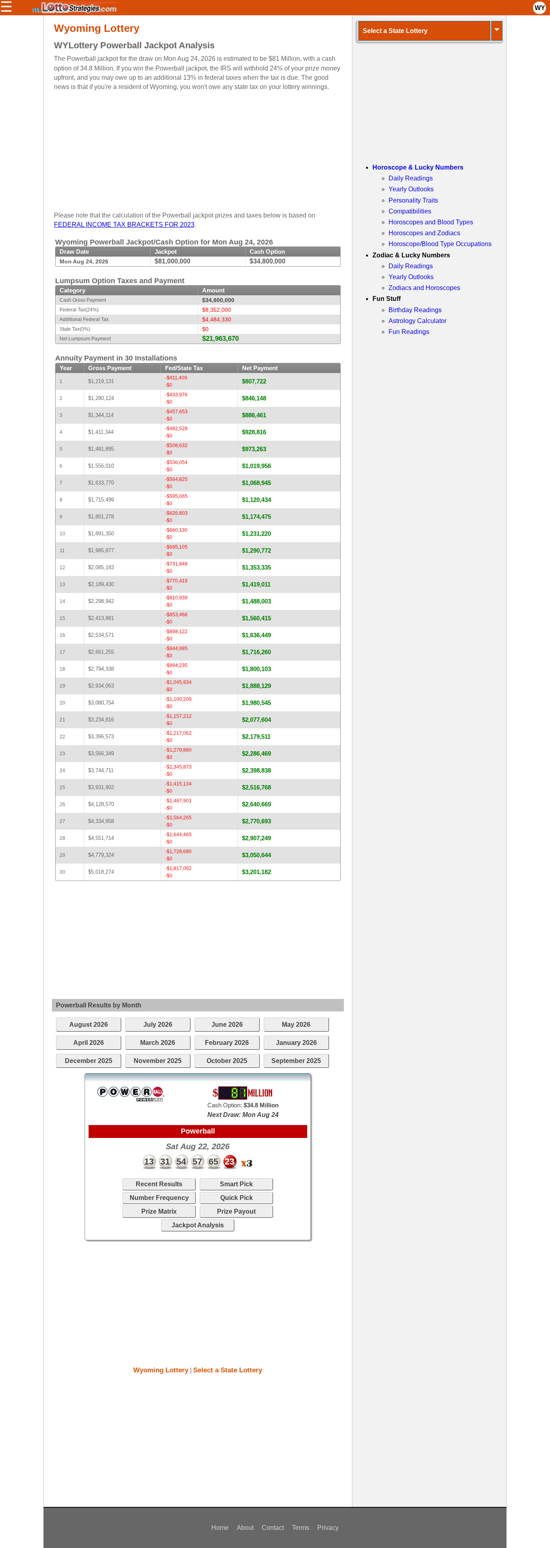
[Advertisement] (190, 147)
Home (220, 1527)
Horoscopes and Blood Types (431, 222)
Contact (273, 1527)
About (245, 1527)
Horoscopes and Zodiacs (424, 233)
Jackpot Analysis (198, 1225)
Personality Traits (413, 200)
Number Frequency (159, 1197)
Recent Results (159, 1184)
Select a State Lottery (227, 1370)
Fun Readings (409, 331)
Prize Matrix (159, 1211)
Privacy (328, 1527)
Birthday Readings (415, 310)
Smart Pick (236, 1184)
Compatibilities (410, 211)
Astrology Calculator (418, 320)
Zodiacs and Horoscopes (424, 287)
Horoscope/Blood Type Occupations (440, 243)
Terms (300, 1527)
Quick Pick (236, 1197)
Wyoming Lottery (160, 1370)
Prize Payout (236, 1211)
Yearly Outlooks (411, 189)
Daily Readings (411, 178)
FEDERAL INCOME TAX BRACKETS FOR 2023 (124, 224)
